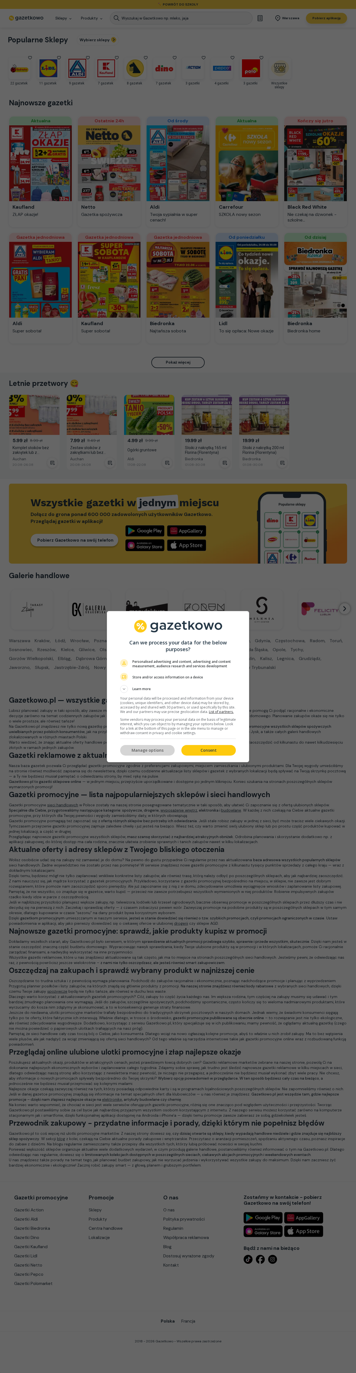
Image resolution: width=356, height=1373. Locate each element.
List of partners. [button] (221, 711)
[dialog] (178, 686)
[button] (178, 689)
